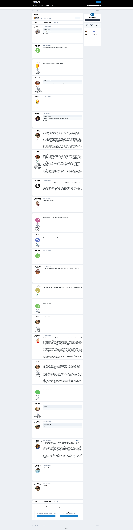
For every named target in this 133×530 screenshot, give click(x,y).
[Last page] (52, 22)
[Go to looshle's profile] (37, 392)
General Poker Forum (47, 18)
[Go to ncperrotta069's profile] (37, 118)
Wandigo (38, 234)
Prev (36, 22)
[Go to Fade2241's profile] (37, 31)
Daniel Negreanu (41, 5)
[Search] (99, 5)
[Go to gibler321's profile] (35, 18)
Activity (51, 5)
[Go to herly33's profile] (37, 157)
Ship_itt (37, 130)
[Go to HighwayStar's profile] (37, 185)
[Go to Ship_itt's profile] (37, 135)
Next (50, 22)
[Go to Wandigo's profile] (37, 240)
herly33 (37, 151)
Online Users (47, 8)
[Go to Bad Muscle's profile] (37, 66)
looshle (37, 386)
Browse (47, 5)
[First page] (34, 22)
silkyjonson (37, 45)
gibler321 (39, 17)
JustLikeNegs (37, 198)
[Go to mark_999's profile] (37, 340)
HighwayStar (38, 180)
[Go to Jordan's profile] (37, 290)
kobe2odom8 (38, 465)
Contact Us (66, 528)
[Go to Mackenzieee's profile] (37, 220)
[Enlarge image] (46, 31)
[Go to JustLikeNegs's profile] (37, 203)
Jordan (37, 285)
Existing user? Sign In (91, 2)
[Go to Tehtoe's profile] (86, 31)
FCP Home (35, 5)
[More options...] (81, 26)
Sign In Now (69, 515)
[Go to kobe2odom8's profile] (37, 470)
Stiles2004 (37, 403)
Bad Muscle (37, 61)
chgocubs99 (38, 77)
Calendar (38, 8)
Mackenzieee (38, 215)
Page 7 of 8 (56, 22)
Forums (34, 8)
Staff (43, 8)
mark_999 (37, 335)
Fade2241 (37, 26)
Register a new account (46, 515)
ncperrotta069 (37, 113)
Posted (47, 26)
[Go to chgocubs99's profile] (37, 83)
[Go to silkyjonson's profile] (37, 50)
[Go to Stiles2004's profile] (37, 409)
